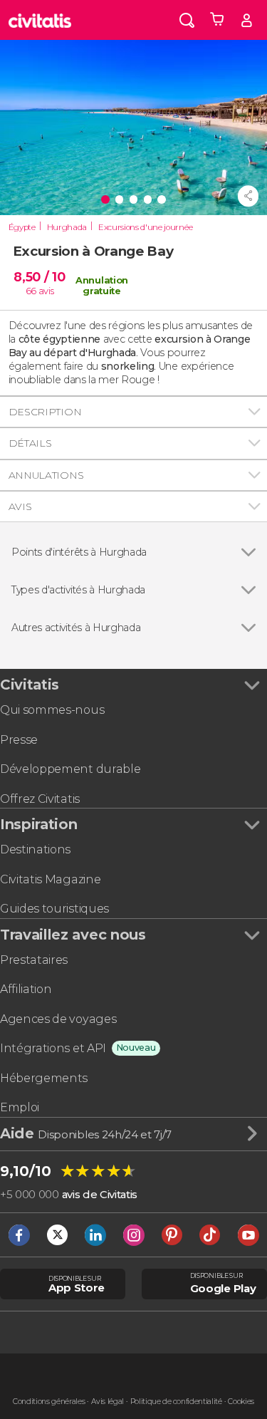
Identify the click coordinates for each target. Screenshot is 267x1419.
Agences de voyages (58, 1019)
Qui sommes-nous (52, 710)
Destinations (35, 849)
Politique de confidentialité (176, 1401)
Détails (30, 443)
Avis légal (107, 1401)
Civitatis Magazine (50, 879)
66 (31, 291)
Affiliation (25, 989)
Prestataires (34, 960)
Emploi (19, 1107)
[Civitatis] (40, 20)
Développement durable (70, 769)
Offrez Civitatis (40, 799)
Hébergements (44, 1078)
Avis (20, 506)
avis (46, 291)
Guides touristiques (54, 908)
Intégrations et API (53, 1048)
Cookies (241, 1401)
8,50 (39, 276)
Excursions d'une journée (145, 227)
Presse (19, 740)
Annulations (46, 475)
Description (45, 411)
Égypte (22, 227)
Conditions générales (49, 1401)
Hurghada (67, 227)
